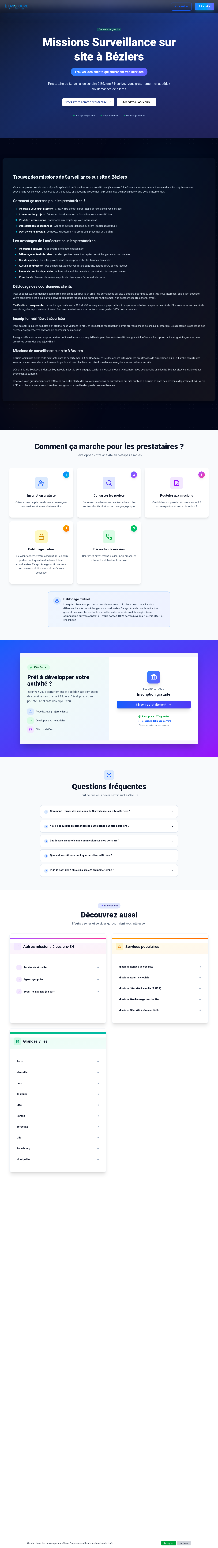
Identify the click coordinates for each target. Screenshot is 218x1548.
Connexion (181, 6)
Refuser (184, 1543)
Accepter (168, 1543)
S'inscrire (204, 6)
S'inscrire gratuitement (151, 704)
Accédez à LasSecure (136, 102)
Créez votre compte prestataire (86, 102)
